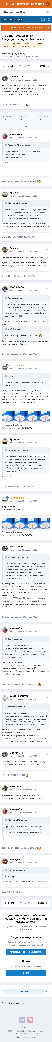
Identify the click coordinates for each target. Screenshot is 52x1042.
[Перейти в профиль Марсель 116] (5, 78)
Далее (42, 66)
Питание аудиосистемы (28, 56)
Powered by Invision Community (26, 1034)
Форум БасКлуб (15, 12)
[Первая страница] (4, 66)
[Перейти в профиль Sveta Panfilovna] (5, 698)
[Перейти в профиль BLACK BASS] (5, 289)
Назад (10, 66)
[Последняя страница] (48, 66)
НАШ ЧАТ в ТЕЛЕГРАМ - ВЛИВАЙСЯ (24, 4)
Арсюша (14, 192)
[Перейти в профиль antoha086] (5, 136)
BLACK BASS (16, 287)
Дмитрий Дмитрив (15, 54)
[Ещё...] (47, 78)
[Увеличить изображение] (40, 335)
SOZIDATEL (15, 786)
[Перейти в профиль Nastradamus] (5, 367)
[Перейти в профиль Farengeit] (5, 861)
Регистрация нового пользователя (26, 952)
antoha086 (15, 134)
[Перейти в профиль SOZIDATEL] (5, 788)
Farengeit (14, 859)
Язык (25, 1027)
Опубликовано (23, 80)
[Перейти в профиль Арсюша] (5, 194)
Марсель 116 (16, 76)
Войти (26, 973)
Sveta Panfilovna (18, 695)
